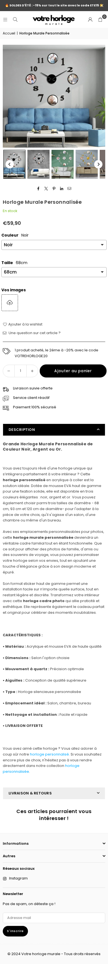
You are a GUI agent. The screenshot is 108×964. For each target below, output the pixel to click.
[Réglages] (90, 19)
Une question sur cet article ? (34, 333)
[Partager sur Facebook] (39, 189)
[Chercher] (15, 19)
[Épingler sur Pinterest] (54, 189)
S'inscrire (15, 931)
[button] (100, 19)
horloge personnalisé (49, 754)
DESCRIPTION (22, 429)
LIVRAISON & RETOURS (30, 793)
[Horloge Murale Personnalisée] (14, 164)
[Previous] (10, 164)
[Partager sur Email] (70, 189)
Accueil (9, 33)
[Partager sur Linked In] (62, 189)
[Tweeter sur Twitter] (46, 189)
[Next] (98, 164)
